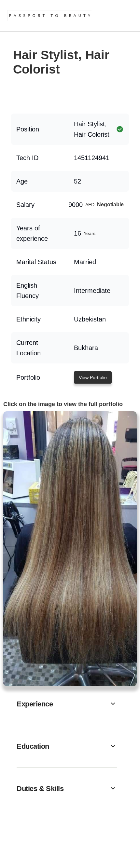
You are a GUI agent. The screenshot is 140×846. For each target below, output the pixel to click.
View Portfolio (93, 377)
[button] (67, 704)
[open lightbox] (70, 548)
